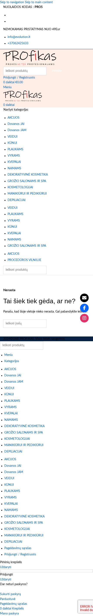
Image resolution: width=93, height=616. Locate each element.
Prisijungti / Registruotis (20, 554)
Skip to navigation (12, 2)
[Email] (84, 298)
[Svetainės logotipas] (29, 57)
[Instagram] (84, 318)
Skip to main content (39, 2)
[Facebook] (84, 308)
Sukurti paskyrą (10, 594)
